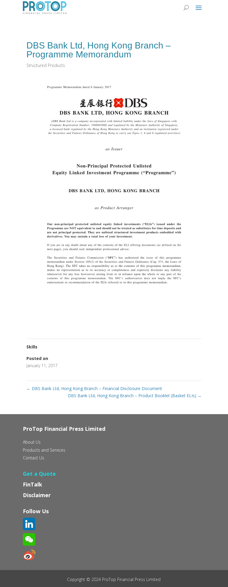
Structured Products (45, 65)
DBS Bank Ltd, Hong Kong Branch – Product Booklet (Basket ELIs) (135, 395)
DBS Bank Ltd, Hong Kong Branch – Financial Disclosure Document (94, 388)
